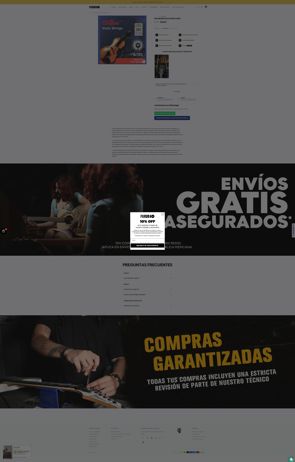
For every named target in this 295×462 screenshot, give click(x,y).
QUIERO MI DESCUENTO (147, 245)
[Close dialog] (162, 214)
